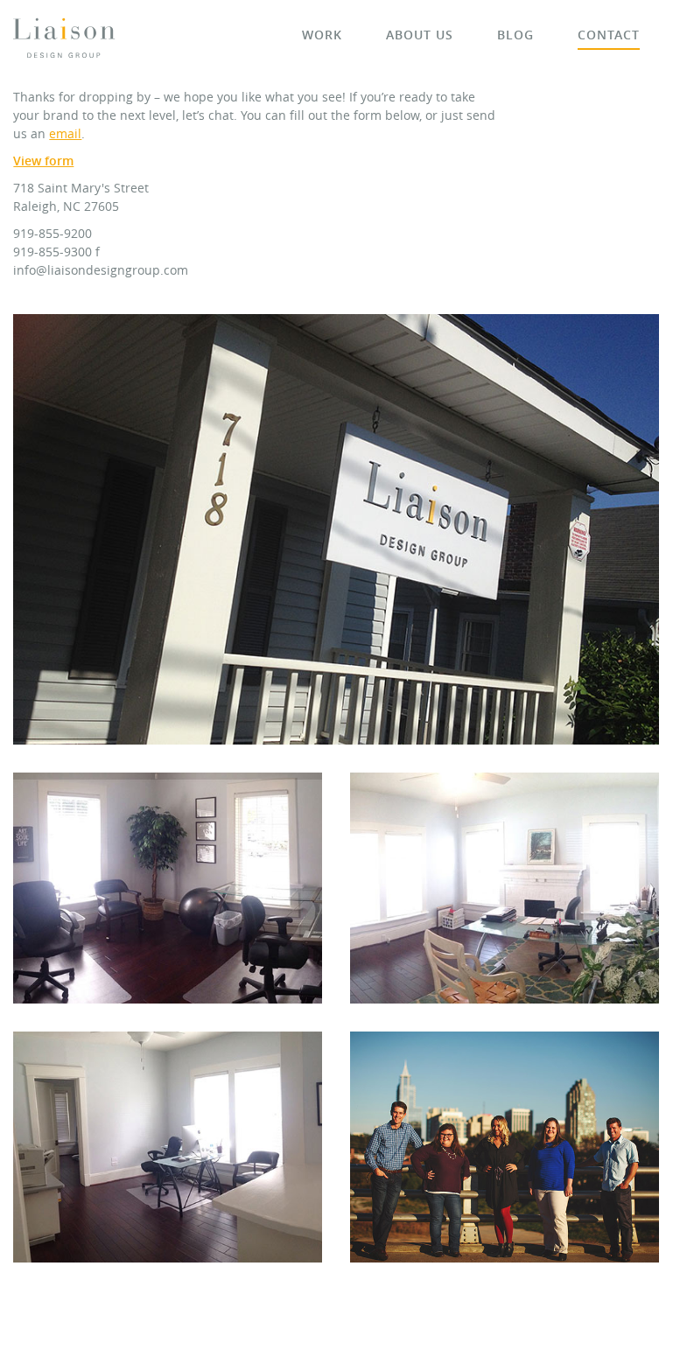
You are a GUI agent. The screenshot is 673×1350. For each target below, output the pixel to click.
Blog (515, 34)
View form (43, 160)
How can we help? (93, 569)
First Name (72, 348)
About (419, 34)
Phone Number (84, 514)
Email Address (86, 458)
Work (322, 34)
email (65, 133)
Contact (609, 34)
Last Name (72, 403)
